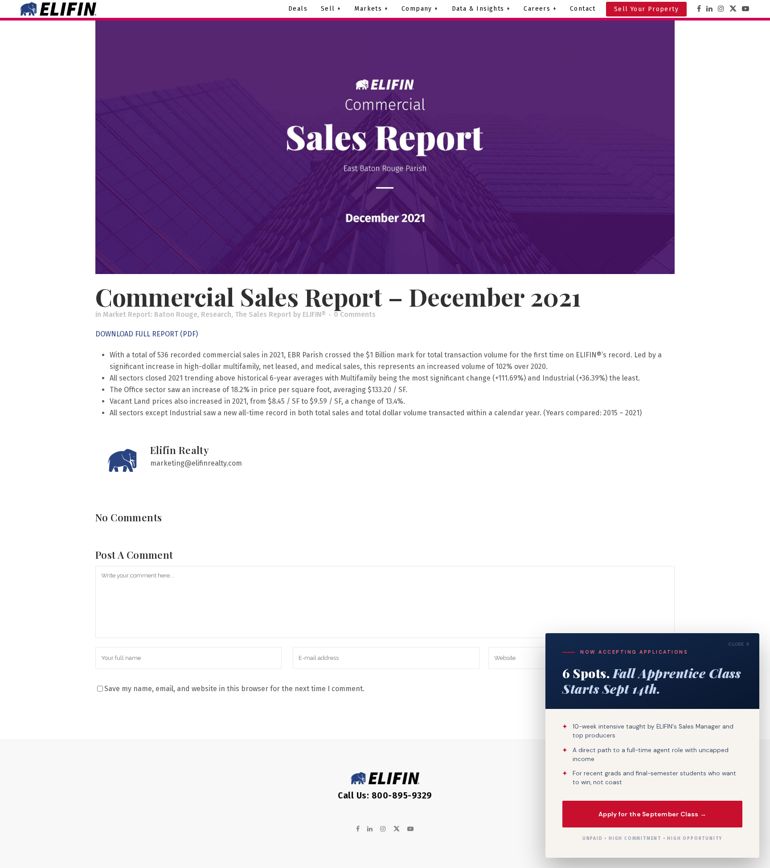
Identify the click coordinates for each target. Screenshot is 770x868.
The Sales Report (263, 314)
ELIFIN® (314, 314)
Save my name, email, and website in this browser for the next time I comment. (234, 688)
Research (216, 314)
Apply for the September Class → (652, 814)
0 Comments (355, 314)
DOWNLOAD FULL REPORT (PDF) (146, 334)
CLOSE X (739, 644)
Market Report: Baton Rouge (150, 314)
